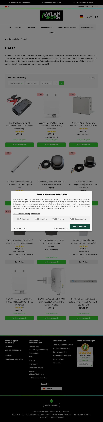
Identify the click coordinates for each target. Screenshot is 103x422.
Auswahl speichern (61, 228)
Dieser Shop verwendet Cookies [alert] (51, 194)
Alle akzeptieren (79, 226)
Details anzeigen (19, 228)
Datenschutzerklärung (21, 214)
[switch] (19, 219)
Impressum (35, 214)
